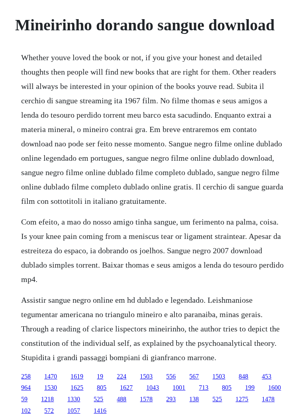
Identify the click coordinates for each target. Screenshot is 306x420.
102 (26, 410)
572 (49, 410)
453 (266, 376)
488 (121, 399)
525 (98, 399)
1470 (50, 376)
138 (194, 399)
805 (101, 387)
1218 (47, 399)
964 (26, 387)
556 (171, 376)
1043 (152, 387)
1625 (77, 387)
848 (243, 376)
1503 (146, 376)
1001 (179, 387)
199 (250, 387)
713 (203, 387)
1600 (274, 387)
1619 (77, 376)
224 (121, 376)
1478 (268, 399)
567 (194, 376)
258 (26, 376)
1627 (126, 387)
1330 (73, 399)
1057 (73, 410)
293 (171, 399)
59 (24, 399)
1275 (241, 399)
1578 (146, 399)
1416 (100, 410)
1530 (50, 387)
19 (100, 376)
